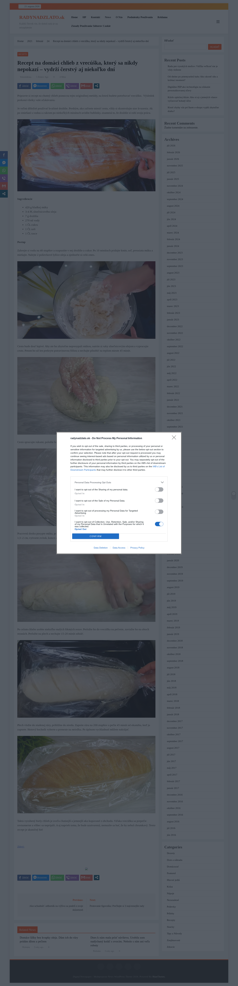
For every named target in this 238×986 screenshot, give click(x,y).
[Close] (175, 438)
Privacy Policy (137, 547)
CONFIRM (96, 536)
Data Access (119, 547)
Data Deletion (101, 547)
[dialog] (119, 493)
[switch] (159, 489)
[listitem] (119, 482)
